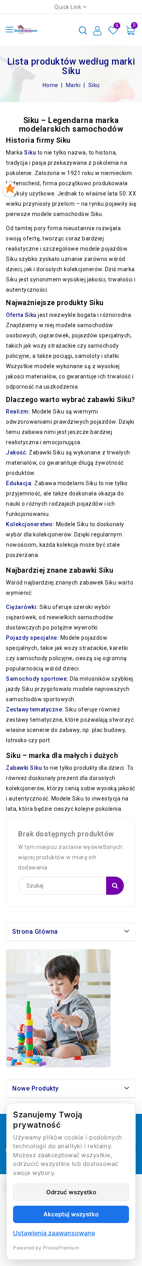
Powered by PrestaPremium (46, 1248)
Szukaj (115, 886)
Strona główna (35, 931)
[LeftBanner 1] (58, 1008)
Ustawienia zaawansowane (54, 1233)
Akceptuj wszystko (71, 1214)
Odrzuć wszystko (71, 1192)
